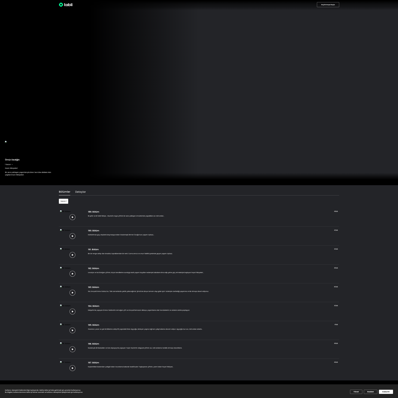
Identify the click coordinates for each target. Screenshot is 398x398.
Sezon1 (64, 201)
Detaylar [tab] (80, 192)
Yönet (356, 392)
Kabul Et (386, 392)
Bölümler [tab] (64, 191)
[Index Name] (72, 217)
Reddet (370, 392)
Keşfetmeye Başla (328, 5)
